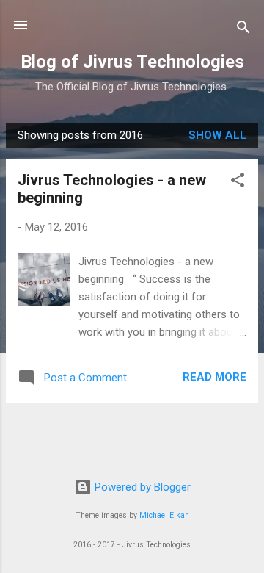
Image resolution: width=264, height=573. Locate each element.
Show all (217, 135)
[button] (237, 182)
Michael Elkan (164, 515)
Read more (214, 376)
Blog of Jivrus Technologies (132, 61)
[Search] (243, 29)
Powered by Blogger (141, 487)
